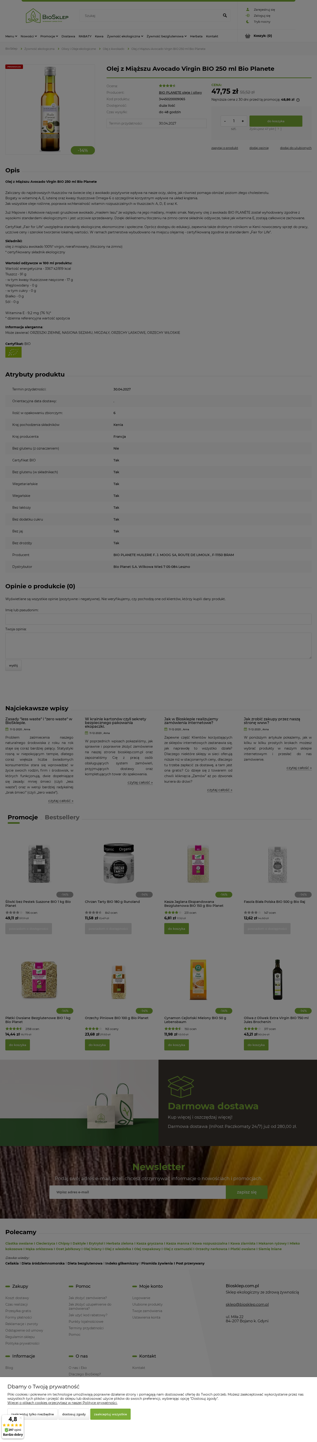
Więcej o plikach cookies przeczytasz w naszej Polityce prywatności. (62, 1403)
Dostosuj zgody (74, 1414)
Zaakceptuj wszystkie (110, 1414)
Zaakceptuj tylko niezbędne (32, 1414)
